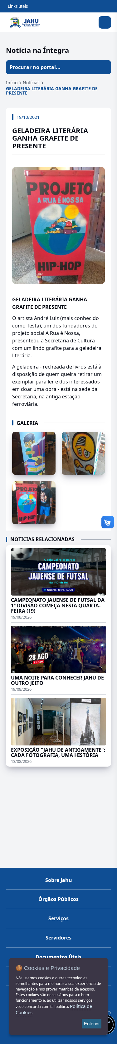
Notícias (31, 83)
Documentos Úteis (58, 957)
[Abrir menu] (105, 22)
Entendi (91, 1023)
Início (11, 83)
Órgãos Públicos (58, 899)
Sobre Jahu (58, 880)
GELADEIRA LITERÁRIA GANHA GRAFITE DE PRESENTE (52, 91)
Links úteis (18, 6)
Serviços (58, 918)
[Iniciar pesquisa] (104, 67)
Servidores (58, 937)
